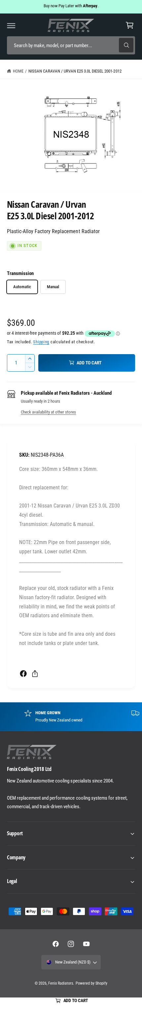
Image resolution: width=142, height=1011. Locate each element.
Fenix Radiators (60, 983)
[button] (11, 25)
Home (18, 71)
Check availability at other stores (48, 412)
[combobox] (71, 45)
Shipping (41, 341)
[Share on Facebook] (23, 673)
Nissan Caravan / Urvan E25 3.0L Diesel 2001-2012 (75, 71)
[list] (71, 716)
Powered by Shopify (91, 983)
